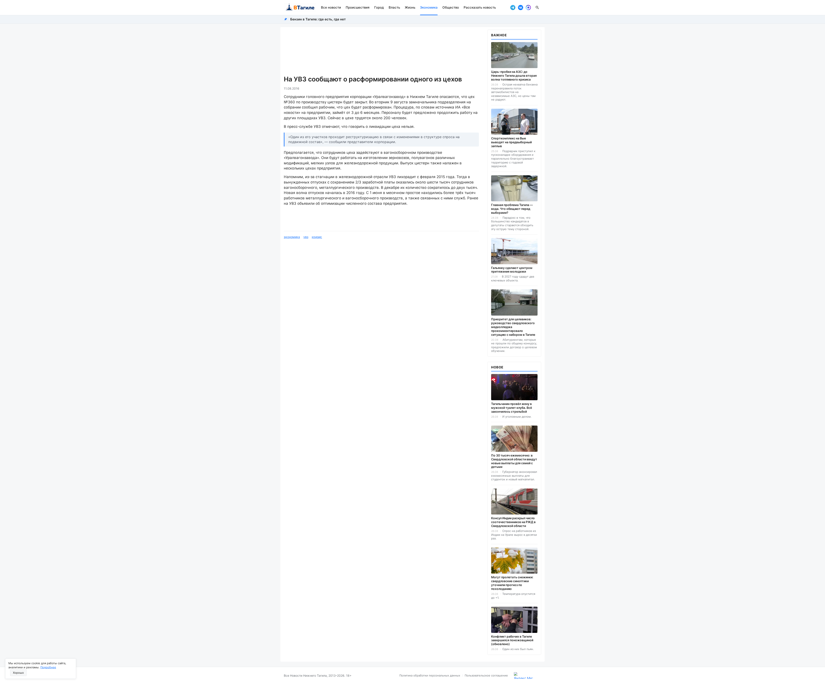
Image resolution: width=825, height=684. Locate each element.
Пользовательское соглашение (486, 675)
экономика (292, 237)
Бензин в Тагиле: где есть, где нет (318, 19)
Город (379, 7)
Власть (394, 7)
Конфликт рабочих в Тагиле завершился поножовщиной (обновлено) (512, 640)
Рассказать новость (480, 7)
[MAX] (528, 8)
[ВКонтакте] (521, 8)
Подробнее (48, 667)
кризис (317, 237)
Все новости (331, 7)
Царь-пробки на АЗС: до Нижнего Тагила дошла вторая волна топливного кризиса (514, 75)
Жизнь (410, 7)
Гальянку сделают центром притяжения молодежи (511, 269)
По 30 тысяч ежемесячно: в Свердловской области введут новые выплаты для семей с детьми (514, 461)
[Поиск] (537, 7)
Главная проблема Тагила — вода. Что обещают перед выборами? (512, 208)
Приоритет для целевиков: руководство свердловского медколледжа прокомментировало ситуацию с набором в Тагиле (513, 326)
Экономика (429, 7)
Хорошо (18, 672)
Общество (450, 7)
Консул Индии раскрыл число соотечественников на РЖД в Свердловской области (513, 522)
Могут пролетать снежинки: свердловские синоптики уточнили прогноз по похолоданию (512, 583)
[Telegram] (513, 8)
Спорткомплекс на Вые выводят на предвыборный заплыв (511, 142)
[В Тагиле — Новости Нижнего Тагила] (300, 7)
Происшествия (358, 7)
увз (305, 237)
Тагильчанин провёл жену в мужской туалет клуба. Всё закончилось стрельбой (511, 407)
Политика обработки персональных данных (429, 675)
